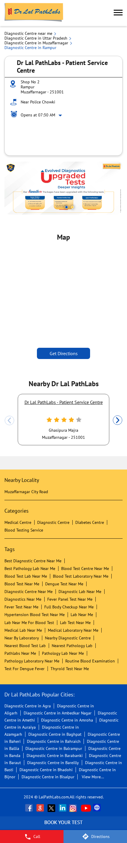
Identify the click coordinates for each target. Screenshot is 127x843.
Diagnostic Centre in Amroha (67, 720)
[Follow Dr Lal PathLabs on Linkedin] (63, 807)
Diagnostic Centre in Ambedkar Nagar (58, 713)
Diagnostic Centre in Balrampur (53, 748)
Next (118, 420)
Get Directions (64, 353)
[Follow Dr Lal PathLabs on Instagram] (74, 807)
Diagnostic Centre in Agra (27, 706)
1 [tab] (66, 207)
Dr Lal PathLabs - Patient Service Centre (64, 402)
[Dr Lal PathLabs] (34, 13)
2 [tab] (72, 207)
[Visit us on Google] (41, 807)
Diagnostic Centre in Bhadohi (46, 769)
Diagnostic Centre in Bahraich (54, 741)
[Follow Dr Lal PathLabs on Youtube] (86, 807)
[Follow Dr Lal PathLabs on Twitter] (52, 807)
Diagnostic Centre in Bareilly (53, 762)
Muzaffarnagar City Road (26, 491)
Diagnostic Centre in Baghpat (55, 734)
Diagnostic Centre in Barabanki (55, 755)
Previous (9, 420)
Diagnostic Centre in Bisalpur (48, 776)
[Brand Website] (97, 807)
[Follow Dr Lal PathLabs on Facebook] (30, 807)
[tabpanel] (63, 188)
